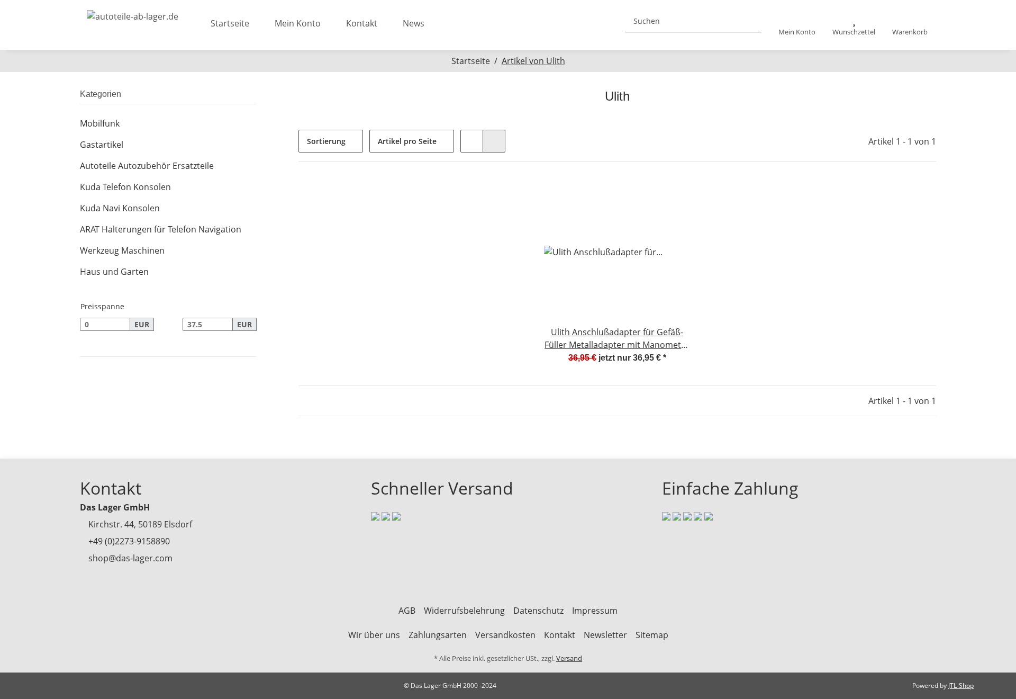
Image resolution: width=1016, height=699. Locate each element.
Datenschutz (538, 610)
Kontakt (361, 23)
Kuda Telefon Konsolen (125, 187)
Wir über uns (374, 635)
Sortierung (326, 141)
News (413, 23)
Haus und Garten (114, 271)
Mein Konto (298, 23)
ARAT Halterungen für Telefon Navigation (160, 229)
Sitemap (652, 635)
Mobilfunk (100, 123)
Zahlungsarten (438, 635)
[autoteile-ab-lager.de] (133, 13)
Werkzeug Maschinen (122, 250)
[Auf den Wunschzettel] (672, 196)
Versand (569, 658)
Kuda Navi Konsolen (120, 208)
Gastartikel (101, 144)
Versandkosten (505, 635)
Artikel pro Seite (407, 141)
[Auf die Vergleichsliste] (645, 196)
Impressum (595, 610)
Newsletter (605, 635)
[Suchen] (749, 21)
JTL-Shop (961, 685)
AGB (406, 610)
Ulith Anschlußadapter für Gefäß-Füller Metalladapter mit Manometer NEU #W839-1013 (617, 338)
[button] (797, 25)
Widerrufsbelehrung (464, 610)
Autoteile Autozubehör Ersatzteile (147, 166)
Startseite (230, 23)
